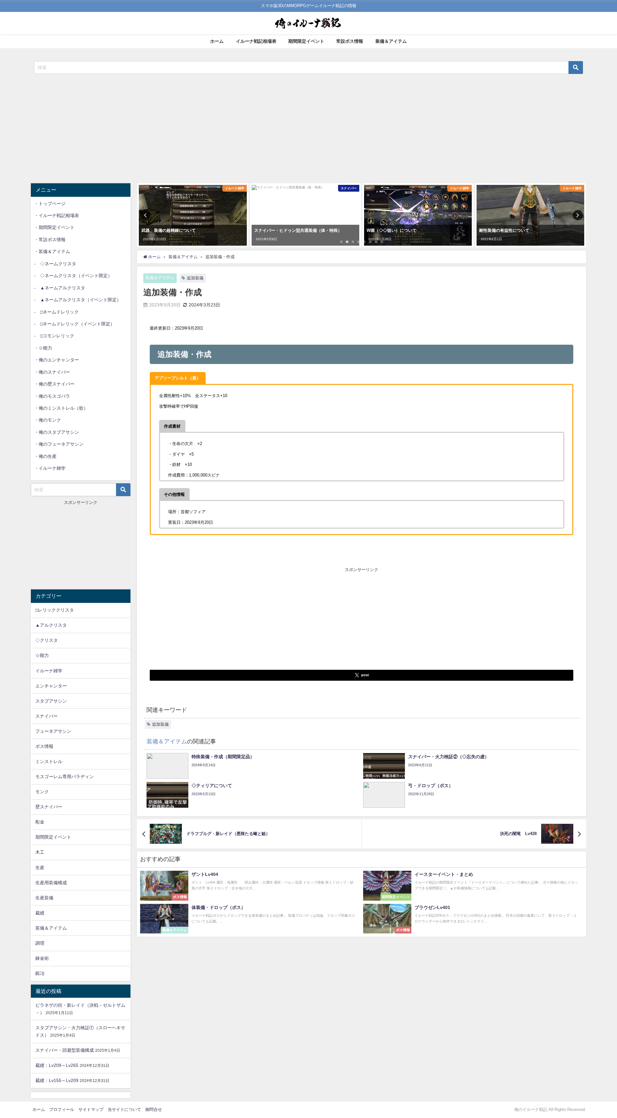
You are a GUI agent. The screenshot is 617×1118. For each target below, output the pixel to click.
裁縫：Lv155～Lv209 (56, 1080)
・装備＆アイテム (52, 251)
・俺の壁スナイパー (54, 384)
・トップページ (50, 203)
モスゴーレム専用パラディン (64, 776)
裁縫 (39, 913)
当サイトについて (124, 1109)
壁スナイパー (48, 806)
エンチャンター (51, 686)
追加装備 (195, 278)
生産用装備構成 (51, 882)
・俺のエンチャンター (56, 360)
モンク (42, 791)
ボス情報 (44, 746)
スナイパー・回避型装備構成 (64, 1050)
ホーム (217, 41)
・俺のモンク (47, 420)
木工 (39, 852)
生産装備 (44, 897)
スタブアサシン (51, 701)
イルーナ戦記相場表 (256, 41)
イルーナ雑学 (48, 670)
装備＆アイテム (391, 41)
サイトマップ (90, 1109)
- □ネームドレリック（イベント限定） (74, 324)
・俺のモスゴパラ (52, 396)
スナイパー (46, 716)
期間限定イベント (306, 41)
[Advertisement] (308, 129)
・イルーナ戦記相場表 (56, 215)
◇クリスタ (46, 640)
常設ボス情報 (349, 41)
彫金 (39, 822)
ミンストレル (48, 761)
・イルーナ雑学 (50, 468)
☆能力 (42, 655)
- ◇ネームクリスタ (55, 263)
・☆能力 (43, 348)
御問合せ (153, 1109)
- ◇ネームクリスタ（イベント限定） (73, 275)
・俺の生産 (45, 456)
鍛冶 (39, 973)
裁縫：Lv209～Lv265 (56, 1065)
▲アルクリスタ (51, 625)
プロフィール (61, 1109)
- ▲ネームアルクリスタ (59, 288)
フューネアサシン (53, 731)
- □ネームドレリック (56, 312)
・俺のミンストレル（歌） (61, 408)
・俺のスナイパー (52, 372)
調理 (39, 943)
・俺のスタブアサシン (56, 432)
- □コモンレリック (54, 335)
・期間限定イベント (54, 227)
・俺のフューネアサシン (59, 444)
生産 (39, 867)
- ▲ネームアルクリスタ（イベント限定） (77, 299)
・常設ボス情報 (50, 239)
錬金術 (42, 958)
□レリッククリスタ (54, 610)
